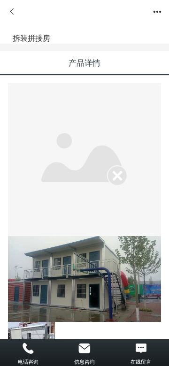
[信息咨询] (84, 349)
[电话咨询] (28, 349)
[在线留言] (141, 349)
